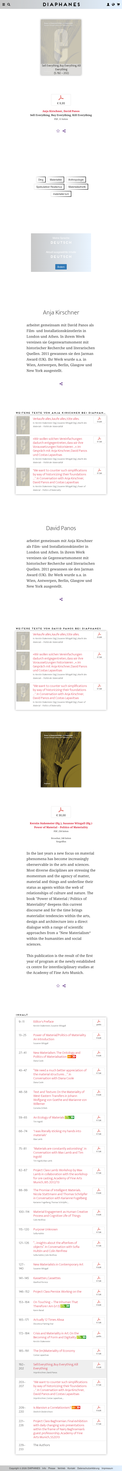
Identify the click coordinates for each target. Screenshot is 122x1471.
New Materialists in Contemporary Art (58, 1264)
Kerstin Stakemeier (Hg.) (45, 823)
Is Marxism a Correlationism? (52, 1407)
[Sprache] (113, 4)
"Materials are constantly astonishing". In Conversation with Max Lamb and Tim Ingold (60, 1152)
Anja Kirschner (52, 111)
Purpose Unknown (45, 1229)
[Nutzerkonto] (108, 4)
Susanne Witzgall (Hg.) (77, 823)
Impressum (107, 1468)
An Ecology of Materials (48, 1117)
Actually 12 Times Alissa (48, 1319)
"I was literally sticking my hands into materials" (57, 1133)
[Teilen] (64, 131)
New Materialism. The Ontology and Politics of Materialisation (56, 1054)
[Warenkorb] (118, 4)
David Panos (72, 111)
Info (44, 1468)
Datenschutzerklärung (88, 1468)
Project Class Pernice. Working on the (57, 1291)
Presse (51, 1468)
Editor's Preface (43, 1021)
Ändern (61, 266)
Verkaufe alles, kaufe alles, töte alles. (56, 419)
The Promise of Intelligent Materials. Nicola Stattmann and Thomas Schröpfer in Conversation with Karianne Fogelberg (60, 1194)
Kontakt (71, 1468)
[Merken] (58, 131)
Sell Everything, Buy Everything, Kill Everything (55, 1366)
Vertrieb (61, 1468)
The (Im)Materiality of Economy (54, 1351)
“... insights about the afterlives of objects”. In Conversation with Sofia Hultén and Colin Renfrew (56, 1247)
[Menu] (3, 4)
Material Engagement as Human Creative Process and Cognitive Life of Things (60, 1213)
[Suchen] (8, 4)
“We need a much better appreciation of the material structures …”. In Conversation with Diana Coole (60, 1074)
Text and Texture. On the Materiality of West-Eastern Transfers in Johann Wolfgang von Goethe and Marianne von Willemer (60, 1098)
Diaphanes (61, 4)
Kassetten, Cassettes (47, 1278)
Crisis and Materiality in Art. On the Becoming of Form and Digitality (56, 1335)
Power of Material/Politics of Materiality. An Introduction (59, 1037)
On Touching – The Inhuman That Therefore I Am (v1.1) (55, 1304)
